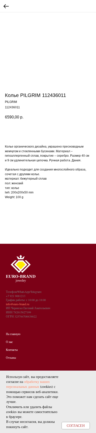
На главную (13, 334)
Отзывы (11, 357)
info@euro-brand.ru (17, 304)
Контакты (12, 350)
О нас (9, 342)
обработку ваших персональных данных (28, 384)
